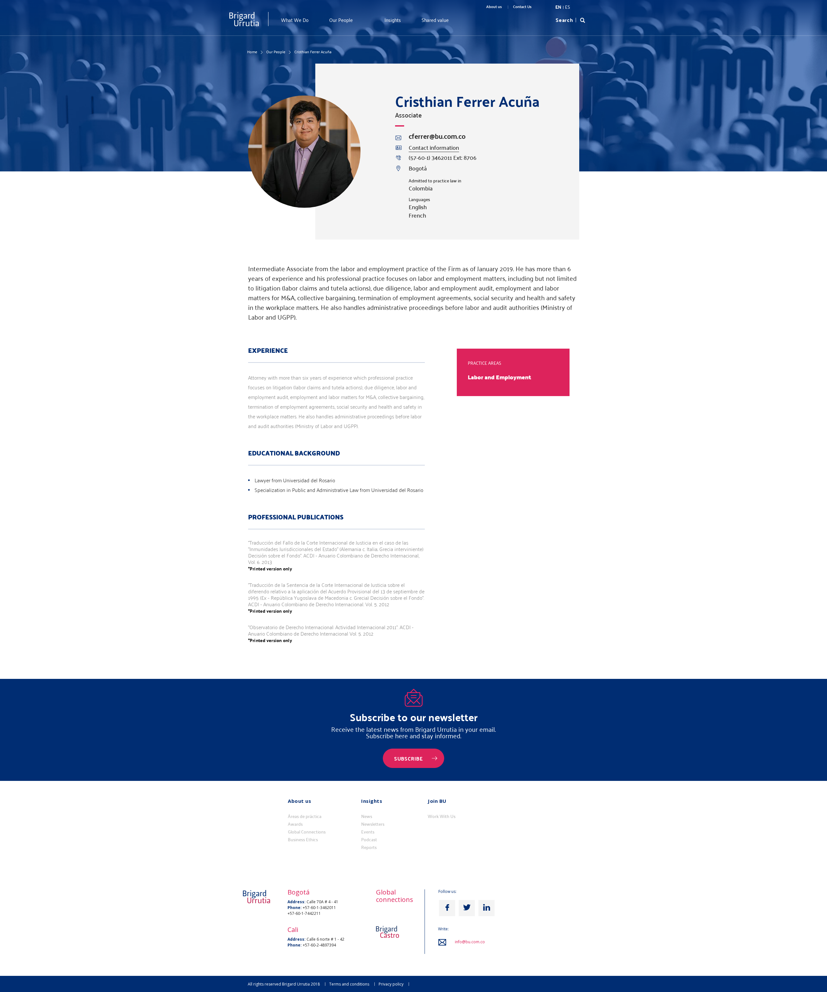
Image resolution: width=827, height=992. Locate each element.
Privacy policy (391, 984)
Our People (341, 19)
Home (252, 51)
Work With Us (441, 816)
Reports (369, 847)
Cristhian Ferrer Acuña (312, 51)
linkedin (486, 908)
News (366, 816)
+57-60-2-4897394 (319, 945)
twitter (467, 908)
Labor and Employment (499, 377)
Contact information (434, 147)
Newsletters (372, 824)
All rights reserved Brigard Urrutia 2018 (284, 984)
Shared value (435, 19)
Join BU (437, 801)
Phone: (295, 907)
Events (367, 832)
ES (567, 7)
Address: (297, 902)
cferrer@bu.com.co (437, 136)
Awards (295, 824)
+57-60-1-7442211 (304, 913)
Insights (392, 19)
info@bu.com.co (470, 942)
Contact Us (522, 6)
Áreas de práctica (304, 816)
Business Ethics (303, 840)
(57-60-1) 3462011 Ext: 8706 (442, 157)
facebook (447, 908)
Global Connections (307, 832)
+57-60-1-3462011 (319, 907)
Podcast (369, 840)
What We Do (295, 19)
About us (494, 6)
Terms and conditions (349, 984)
